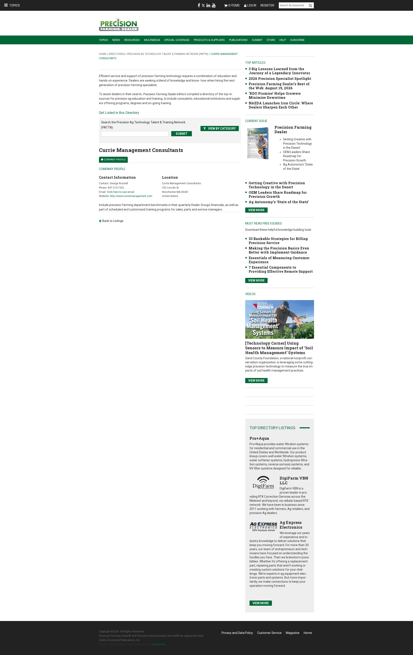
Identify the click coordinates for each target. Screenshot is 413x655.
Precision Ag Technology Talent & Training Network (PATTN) (167, 54)
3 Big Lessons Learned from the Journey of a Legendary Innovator (279, 71)
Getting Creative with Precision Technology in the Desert (277, 185)
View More (256, 210)
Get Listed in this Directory (119, 113)
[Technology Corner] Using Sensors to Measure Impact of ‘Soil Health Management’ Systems (279, 348)
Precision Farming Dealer (292, 130)
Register (267, 5)
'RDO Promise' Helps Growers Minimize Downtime (275, 95)
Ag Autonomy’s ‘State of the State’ (279, 202)
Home (102, 54)
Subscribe (297, 40)
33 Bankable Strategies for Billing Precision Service (278, 240)
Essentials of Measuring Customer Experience (279, 259)
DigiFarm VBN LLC (294, 480)
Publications (238, 40)
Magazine (292, 633)
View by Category (222, 128)
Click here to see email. (121, 192)
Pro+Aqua (259, 438)
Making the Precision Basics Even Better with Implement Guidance (279, 250)
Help (282, 40)
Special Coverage (177, 40)
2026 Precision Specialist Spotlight (280, 78)
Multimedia (152, 40)
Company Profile (115, 159)
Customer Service (269, 633)
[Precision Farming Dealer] (257, 143)
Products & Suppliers (209, 40)
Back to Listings (112, 221)
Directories (117, 54)
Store (271, 40)
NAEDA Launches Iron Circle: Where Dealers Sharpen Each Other (281, 105)
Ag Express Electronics (291, 525)
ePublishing (158, 644)
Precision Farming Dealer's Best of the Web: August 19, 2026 (279, 86)
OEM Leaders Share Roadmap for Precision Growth (278, 194)
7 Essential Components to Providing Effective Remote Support (281, 269)
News (116, 40)
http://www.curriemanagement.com (131, 196)
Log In (251, 5)
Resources (132, 40)
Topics (14, 5)
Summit (257, 40)
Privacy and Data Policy (237, 633)
